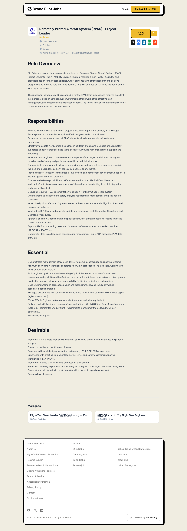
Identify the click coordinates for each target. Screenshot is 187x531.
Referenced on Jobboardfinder (43, 465)
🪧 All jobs (78, 449)
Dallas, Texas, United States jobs (133, 449)
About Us (31, 449)
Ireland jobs (79, 459)
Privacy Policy (34, 487)
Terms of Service (35, 476)
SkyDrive (44, 37)
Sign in (125, 9)
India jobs (122, 454)
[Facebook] (138, 42)
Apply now (141, 33)
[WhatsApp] (149, 42)
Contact (31, 492)
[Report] (154, 33)
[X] (133, 42)
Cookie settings (35, 498)
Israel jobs (122, 459)
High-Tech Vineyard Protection (42, 454)
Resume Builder (35, 459)
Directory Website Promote (41, 470)
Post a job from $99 (145, 9)
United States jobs (126, 465)
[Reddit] (155, 42)
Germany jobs (80, 454)
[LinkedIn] (144, 42)
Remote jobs (79, 465)
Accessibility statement (38, 481)
